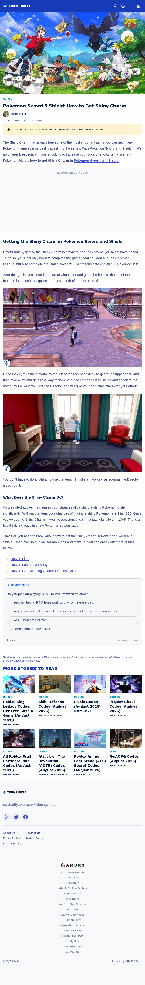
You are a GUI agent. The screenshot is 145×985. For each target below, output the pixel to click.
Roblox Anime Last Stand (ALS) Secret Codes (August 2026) (90, 763)
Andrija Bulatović (50, 715)
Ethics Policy (11, 838)
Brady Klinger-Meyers (53, 774)
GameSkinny (72, 919)
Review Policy (34, 838)
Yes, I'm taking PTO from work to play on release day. (53, 602)
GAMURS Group (133, 961)
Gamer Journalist (72, 914)
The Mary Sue (72, 930)
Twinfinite (72, 877)
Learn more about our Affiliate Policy (21, 660)
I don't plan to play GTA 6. (32, 629)
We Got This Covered (73, 903)
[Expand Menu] (130, 6)
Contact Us (32, 832)
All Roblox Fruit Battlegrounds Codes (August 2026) (17, 763)
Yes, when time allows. (30, 620)
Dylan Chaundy (13, 724)
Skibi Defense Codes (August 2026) (52, 706)
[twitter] (16, 817)
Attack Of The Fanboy (72, 888)
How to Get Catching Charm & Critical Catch (44, 571)
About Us (9, 832)
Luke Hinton (82, 774)
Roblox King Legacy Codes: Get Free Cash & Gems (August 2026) (18, 710)
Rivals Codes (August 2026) (87, 704)
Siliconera (72, 898)
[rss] (7, 817)
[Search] (115, 6)
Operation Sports (72, 925)
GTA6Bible (72, 951)
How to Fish (20, 559)
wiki (43, 542)
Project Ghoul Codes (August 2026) (123, 706)
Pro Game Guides (72, 872)
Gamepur (72, 882)
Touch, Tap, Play (72, 935)
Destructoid (72, 909)
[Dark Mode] (123, 6)
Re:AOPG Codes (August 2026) (124, 758)
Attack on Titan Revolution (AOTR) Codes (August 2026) (53, 763)
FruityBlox (72, 941)
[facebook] (25, 817)
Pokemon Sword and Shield (96, 160)
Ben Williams (82, 711)
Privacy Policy (12, 843)
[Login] (138, 6)
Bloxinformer (72, 946)
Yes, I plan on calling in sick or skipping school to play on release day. (65, 611)
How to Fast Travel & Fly (29, 565)
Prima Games (72, 893)
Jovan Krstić (118, 715)
